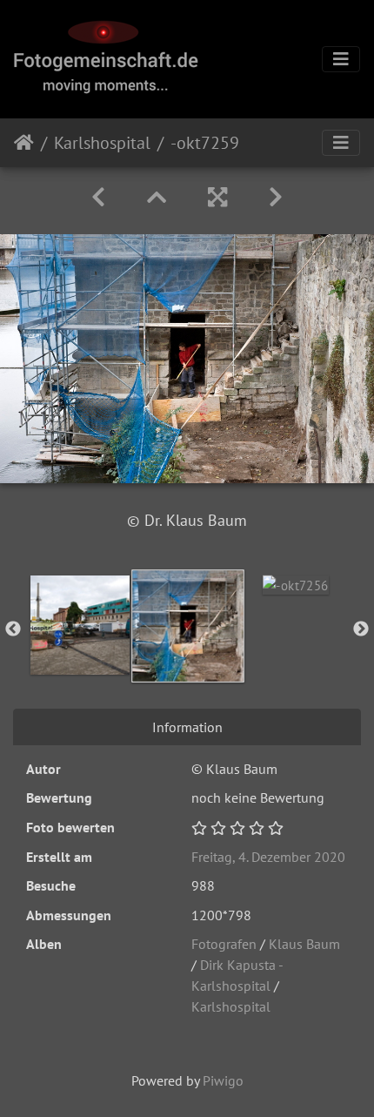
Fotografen (224, 943)
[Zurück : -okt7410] (98, 197)
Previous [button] (13, 629)
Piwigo (223, 1080)
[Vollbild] (217, 197)
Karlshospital (102, 142)
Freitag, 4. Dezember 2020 (268, 856)
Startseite (24, 143)
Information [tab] (187, 727)
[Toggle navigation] (341, 59)
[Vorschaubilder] (156, 197)
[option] (80, 625)
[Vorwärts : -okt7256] (276, 197)
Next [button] (361, 629)
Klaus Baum (304, 943)
